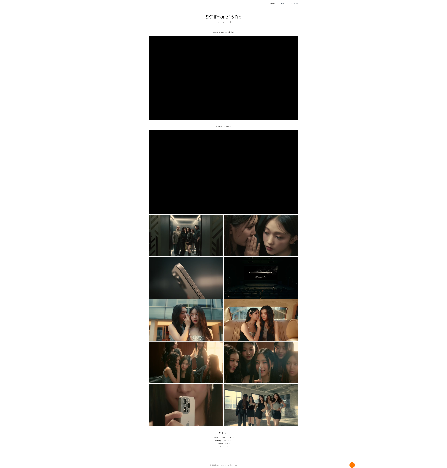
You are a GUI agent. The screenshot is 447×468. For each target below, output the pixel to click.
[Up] (352, 465)
